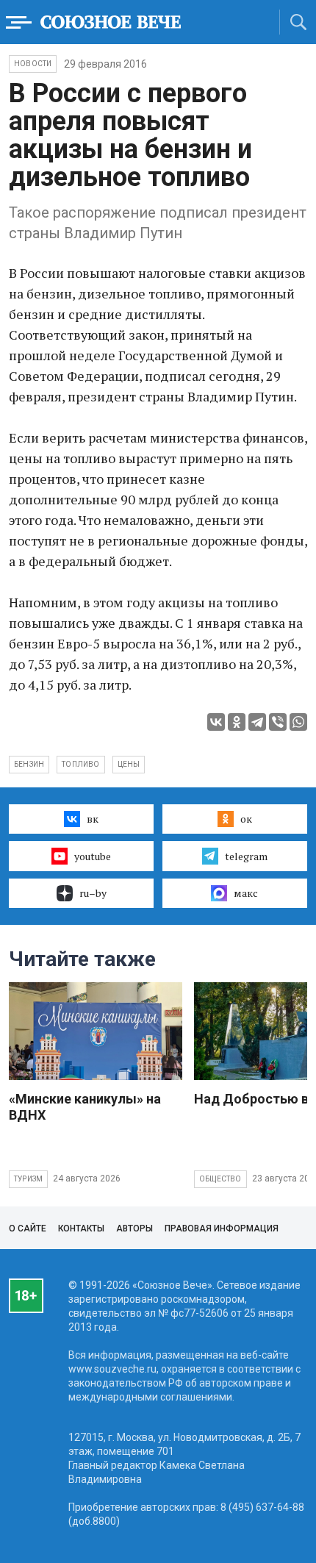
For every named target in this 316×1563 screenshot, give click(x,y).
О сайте (27, 1228)
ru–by (93, 893)
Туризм (28, 1179)
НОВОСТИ (32, 64)
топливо (80, 764)
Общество (220, 1179)
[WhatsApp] (298, 722)
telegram (246, 856)
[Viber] (278, 722)
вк (92, 819)
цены (129, 764)
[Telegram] (257, 722)
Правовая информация (222, 1228)
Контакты (81, 1228)
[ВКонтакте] (216, 722)
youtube (92, 856)
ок (246, 819)
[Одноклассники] (236, 722)
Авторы (134, 1228)
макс (246, 893)
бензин (29, 764)
